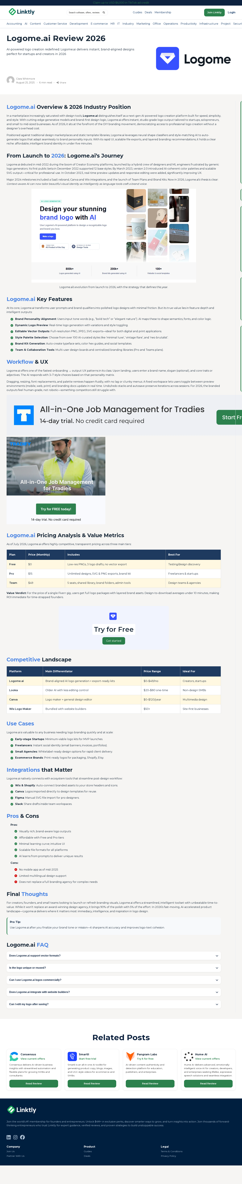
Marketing (143, 23)
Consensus (28, 1054)
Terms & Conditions (171, 1151)
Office (157, 23)
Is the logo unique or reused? (27, 967)
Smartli (84, 1054)
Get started (113, 640)
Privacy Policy (168, 1156)
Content (35, 23)
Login (231, 12)
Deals (148, 12)
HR (112, 23)
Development (79, 23)
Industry (128, 23)
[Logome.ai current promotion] (114, 628)
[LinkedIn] (9, 1137)
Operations (170, 23)
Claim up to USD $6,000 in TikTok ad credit (121, 2)
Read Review (34, 1083)
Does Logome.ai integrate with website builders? (39, 992)
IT (118, 23)
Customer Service (55, 23)
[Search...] (104, 12)
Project (226, 23)
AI (26, 23)
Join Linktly (214, 12)
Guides (137, 12)
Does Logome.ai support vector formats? (35, 955)
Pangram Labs (147, 1054)
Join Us (10, 1151)
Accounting (14, 23)
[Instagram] (15, 1137)
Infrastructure (208, 23)
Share (63, 82)
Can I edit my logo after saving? (29, 1004)
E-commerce (99, 23)
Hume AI (201, 1054)
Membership (163, 12)
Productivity (189, 23)
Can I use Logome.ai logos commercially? (35, 980)
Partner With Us (15, 1156)
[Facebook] (22, 1137)
